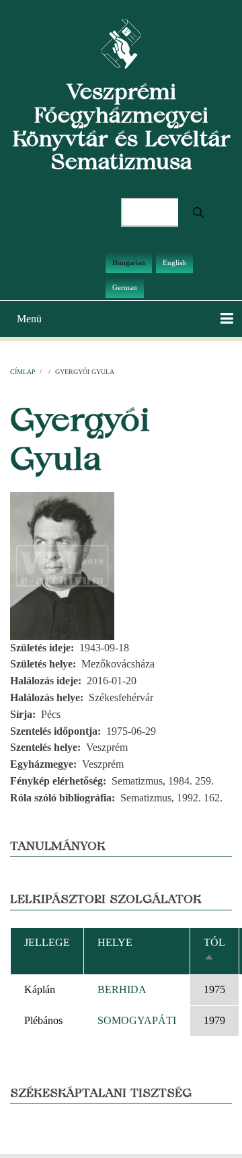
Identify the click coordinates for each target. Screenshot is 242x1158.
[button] (62, 564)
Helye (114, 942)
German (124, 287)
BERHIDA (122, 989)
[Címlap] (121, 42)
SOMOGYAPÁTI (136, 1020)
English (174, 262)
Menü (29, 318)
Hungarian (128, 262)
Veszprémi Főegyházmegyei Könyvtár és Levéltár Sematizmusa (121, 126)
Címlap (23, 371)
